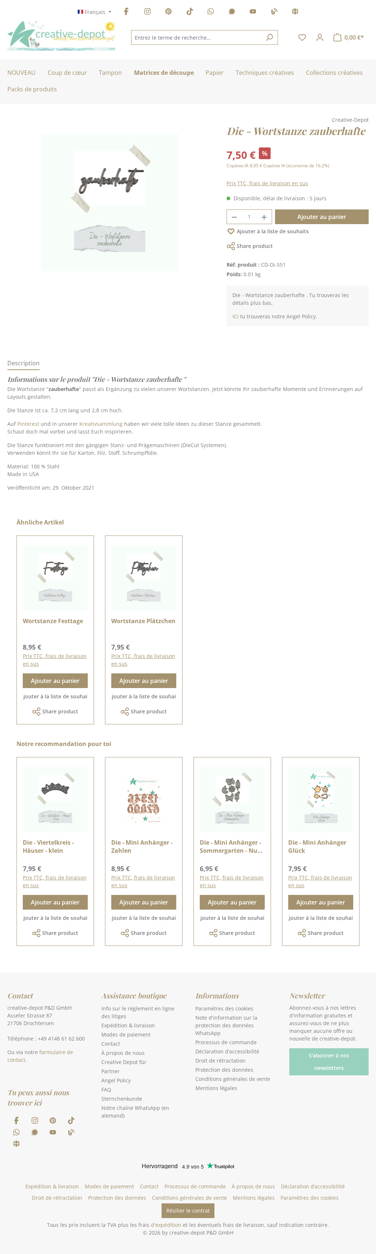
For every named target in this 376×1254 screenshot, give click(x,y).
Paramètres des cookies (224, 1008)
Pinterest (29, 423)
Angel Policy (116, 1080)
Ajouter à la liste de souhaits (273, 231)
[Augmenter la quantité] (264, 216)
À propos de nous (123, 1052)
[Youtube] (253, 12)
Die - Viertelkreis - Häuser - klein (48, 846)
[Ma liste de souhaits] (302, 37)
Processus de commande (226, 1042)
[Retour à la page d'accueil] (61, 36)
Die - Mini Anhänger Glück (317, 846)
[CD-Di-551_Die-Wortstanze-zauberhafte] (109, 202)
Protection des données (224, 1069)
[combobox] (196, 37)
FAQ (106, 1089)
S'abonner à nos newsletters (329, 1061)
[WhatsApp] (210, 12)
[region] (109, 210)
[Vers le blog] (274, 12)
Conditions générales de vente (232, 1078)
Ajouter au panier (321, 217)
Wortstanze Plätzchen (143, 621)
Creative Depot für (124, 1062)
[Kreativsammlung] (295, 12)
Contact (110, 1043)
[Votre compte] (320, 37)
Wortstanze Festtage (53, 621)
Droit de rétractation (220, 1060)
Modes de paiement (126, 1034)
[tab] (23, 363)
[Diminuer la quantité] (234, 216)
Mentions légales (216, 1088)
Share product (255, 245)
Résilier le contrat (188, 1210)
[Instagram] (147, 12)
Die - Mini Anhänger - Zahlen (142, 846)
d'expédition (166, 1224)
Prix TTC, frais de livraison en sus (267, 183)
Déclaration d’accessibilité (227, 1051)
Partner (110, 1071)
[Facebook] (126, 12)
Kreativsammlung (101, 423)
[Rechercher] (269, 37)
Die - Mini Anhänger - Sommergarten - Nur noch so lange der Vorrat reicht (230, 846)
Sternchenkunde (121, 1098)
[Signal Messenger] (232, 12)
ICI (235, 316)
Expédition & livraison (128, 1025)
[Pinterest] (168, 12)
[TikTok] (190, 12)
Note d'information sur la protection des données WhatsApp (226, 1025)
